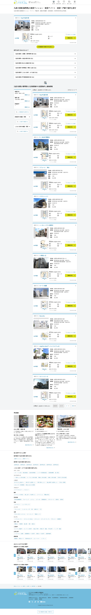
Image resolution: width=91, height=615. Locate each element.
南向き (33, 523)
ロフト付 (38, 499)
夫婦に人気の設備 (52, 477)
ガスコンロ (36, 519)
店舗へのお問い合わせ (42, 597)
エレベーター (37, 538)
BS (32, 509)
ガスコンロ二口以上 (28, 519)
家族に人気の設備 (42, 477)
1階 (29, 523)
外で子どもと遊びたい (19, 482)
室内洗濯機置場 (17, 499)
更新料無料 (48, 533)
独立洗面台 (25, 472)
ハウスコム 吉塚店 (34, 42)
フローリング (26, 499)
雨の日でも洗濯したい (31, 482)
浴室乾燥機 (51, 472)
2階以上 (16, 523)
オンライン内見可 (28, 528)
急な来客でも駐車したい (52, 482)
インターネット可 (26, 509)
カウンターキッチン (45, 519)
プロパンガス (17, 509)
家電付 (61, 499)
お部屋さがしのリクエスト (33, 597)
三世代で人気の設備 (61, 477)
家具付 (57, 499)
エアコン (32, 499)
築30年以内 (55, 464)
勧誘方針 (49, 597)
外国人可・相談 (43, 528)
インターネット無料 (18, 533)
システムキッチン (18, 519)
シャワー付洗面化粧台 (42, 472)
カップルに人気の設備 (32, 477)
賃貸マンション (17, 458)
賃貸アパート (26, 458)
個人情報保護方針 (55, 597)
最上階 (25, 523)
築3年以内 (16, 464)
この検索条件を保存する (23, 112)
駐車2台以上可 (29, 538)
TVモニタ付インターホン (20, 514)
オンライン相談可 (18, 528)
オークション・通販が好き (43, 494)
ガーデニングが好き (18, 494)
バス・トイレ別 (17, 472)
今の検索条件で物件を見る (45, 46)
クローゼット (17, 504)
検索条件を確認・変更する (46, 611)
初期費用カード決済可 (30, 533)
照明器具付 (44, 499)
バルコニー (26, 489)
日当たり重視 (62, 482)
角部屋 (21, 523)
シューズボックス (26, 504)
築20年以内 (42, 464)
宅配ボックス (38, 514)
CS (40, 509)
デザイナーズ (51, 499)
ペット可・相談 (57, 528)
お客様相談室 (71, 597)
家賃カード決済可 (40, 533)
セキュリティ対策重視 (19, 484)
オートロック (30, 514)
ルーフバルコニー (18, 489)
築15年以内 (35, 464)
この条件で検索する (23, 121)
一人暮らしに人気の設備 (19, 477)
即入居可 (50, 528)
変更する (27, 94)
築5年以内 (22, 464)
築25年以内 (49, 464)
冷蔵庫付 (59, 519)
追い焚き (57, 472)
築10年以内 (29, 464)
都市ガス (36, 509)
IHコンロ (53, 519)
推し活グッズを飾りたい (30, 494)
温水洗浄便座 (32, 472)
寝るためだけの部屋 (30, 484)
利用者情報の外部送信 (63, 597)
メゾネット (43, 538)
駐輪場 (15, 538)
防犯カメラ (21, 538)
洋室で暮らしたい (41, 482)
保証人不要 (35, 528)
